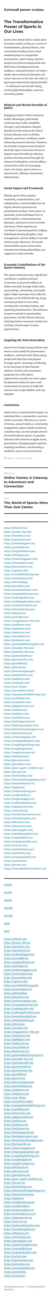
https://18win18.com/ (16, 528)
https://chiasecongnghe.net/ (20, 737)
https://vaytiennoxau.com (18, 1260)
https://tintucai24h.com (17, 1237)
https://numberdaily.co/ (17, 795)
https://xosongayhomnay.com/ (21, 593)
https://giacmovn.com (16, 1171)
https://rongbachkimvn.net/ (20, 551)
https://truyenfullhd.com (18, 1248)
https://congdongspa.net (18, 1159)
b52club (8, 915)
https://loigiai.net (14, 1198)
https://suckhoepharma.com (20, 1213)
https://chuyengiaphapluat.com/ (22, 740)
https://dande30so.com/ (17, 624)
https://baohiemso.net (16, 1128)
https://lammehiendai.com (19, 1194)
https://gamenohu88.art (17, 1066)
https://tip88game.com (17, 1039)
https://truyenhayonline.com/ (20, 841)
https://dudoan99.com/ (17, 640)
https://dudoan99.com (16, 1051)
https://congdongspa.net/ (18, 748)
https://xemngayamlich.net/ (20, 857)
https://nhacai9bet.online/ (19, 690)
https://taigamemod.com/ (18, 806)
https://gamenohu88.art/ (18, 655)
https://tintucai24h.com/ (18, 826)
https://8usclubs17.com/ (17, 535)
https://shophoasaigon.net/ (19, 799)
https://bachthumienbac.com (20, 1000)
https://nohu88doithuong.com (21, 985)
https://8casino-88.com (17, 942)
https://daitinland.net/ (16, 756)
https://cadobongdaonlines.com (22, 1012)
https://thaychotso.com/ (17, 702)
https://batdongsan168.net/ (19, 721)
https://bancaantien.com (18, 977)
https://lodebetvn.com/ (17, 679)
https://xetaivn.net (14, 1275)
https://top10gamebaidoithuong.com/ (25, 694)
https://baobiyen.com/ (16, 713)
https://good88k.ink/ (16, 663)
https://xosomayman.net (18, 989)
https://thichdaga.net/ (16, 555)
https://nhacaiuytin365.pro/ (19, 609)
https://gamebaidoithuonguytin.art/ (24, 644)
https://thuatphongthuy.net (19, 1229)
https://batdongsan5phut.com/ (21, 725)
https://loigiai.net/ (14, 787)
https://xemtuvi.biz (15, 1271)
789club (8, 907)
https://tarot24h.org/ (16, 810)
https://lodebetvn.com (16, 1089)
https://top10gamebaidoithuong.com (24, 1105)
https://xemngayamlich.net (19, 1268)
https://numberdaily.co (17, 1206)
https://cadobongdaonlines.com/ (22, 601)
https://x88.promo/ (15, 613)
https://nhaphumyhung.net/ (20, 791)
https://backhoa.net (15, 1120)
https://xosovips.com (16, 1027)
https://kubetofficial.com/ (18, 675)
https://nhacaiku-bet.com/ (19, 648)
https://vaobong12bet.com (19, 1008)
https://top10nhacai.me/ (17, 539)
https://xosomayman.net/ (18, 578)
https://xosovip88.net (16, 958)
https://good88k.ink (15, 1074)
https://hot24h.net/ (15, 771)
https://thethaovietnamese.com (22, 1225)
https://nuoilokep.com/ (17, 698)
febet (7, 931)
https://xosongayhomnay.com (21, 1004)
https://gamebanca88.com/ (19, 651)
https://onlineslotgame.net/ (19, 543)
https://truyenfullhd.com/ (18, 837)
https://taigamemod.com (18, 1217)
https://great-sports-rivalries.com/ (23, 768)
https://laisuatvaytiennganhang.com (24, 1190)
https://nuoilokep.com (16, 1109)
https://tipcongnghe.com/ (18, 829)
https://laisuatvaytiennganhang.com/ (25, 779)
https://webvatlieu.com (17, 1264)
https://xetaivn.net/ (15, 864)
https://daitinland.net (16, 1167)
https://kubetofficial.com (18, 1086)
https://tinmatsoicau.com (18, 973)
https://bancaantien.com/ (18, 566)
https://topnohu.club (15, 981)
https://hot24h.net (14, 1182)
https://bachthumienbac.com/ (21, 589)
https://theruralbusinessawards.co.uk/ (25, 868)
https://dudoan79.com (16, 1043)
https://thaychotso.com (17, 1113)
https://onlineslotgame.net (19, 954)
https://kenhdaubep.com (18, 1186)
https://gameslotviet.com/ (18, 659)
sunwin (8, 884)
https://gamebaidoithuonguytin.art (23, 1055)
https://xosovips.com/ (16, 617)
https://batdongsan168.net (19, 1132)
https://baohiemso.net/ (17, 717)
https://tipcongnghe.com (18, 1240)
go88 (7, 923)
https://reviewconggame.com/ (21, 558)
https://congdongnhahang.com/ (22, 744)
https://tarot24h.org (15, 1221)
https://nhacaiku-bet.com (18, 1058)
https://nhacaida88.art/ (17, 636)
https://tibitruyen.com (16, 1233)
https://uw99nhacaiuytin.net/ (20, 605)
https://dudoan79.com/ (17, 632)
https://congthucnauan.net (19, 1163)
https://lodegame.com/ (17, 682)
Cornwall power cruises (24, 10)
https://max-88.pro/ (15, 686)
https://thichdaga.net (16, 966)
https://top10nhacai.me (17, 950)
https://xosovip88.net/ (16, 547)
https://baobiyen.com (16, 1124)
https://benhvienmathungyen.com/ (24, 729)
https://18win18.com (15, 938)
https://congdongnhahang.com (21, 1155)
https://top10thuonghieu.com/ (21, 833)
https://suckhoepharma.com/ (20, 802)
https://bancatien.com (16, 997)
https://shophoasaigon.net (19, 1209)
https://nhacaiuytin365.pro (19, 1020)
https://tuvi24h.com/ (16, 845)
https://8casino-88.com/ (18, 531)
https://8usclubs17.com (17, 946)
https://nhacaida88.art (16, 1047)
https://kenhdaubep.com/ (18, 775)
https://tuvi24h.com (15, 1256)
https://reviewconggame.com (20, 969)
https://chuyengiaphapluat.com (21, 1151)
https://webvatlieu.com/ (17, 853)
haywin (8, 900)
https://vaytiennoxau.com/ (19, 849)
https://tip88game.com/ (17, 628)
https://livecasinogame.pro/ (19, 671)
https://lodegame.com (16, 1093)
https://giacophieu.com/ (17, 764)
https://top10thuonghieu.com (20, 1244)
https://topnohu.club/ (16, 570)
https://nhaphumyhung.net (19, 1202)
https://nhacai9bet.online (18, 1101)
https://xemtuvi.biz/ (15, 860)
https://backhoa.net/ (15, 709)
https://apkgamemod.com (18, 1117)
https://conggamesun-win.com (21, 1031)
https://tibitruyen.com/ (17, 822)
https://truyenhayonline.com (20, 1252)
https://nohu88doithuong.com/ (21, 574)
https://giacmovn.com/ (17, 760)
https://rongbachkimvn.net (19, 962)
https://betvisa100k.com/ (18, 733)
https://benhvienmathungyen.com (23, 1140)
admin (11, 458)
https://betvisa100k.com (17, 1144)
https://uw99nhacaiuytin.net (20, 1016)
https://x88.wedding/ (16, 582)
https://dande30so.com (17, 1035)
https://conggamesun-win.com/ (22, 620)
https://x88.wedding (15, 993)
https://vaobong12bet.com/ (19, 597)
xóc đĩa (8, 892)
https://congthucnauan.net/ (19, 752)
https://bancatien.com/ (17, 586)
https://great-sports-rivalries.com (23, 1178)
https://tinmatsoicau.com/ (19, 562)
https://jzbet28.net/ (15, 667)
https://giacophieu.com (17, 1175)
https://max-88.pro (15, 1097)
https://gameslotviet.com (18, 1070)
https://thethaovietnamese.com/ (22, 814)
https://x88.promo (14, 1024)
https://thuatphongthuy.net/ (20, 818)
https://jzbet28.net (14, 1078)
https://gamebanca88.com (18, 1062)
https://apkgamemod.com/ (19, 706)
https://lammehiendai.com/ (19, 783)
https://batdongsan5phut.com (21, 1136)
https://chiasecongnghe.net (19, 1148)
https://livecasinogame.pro (19, 1082)
